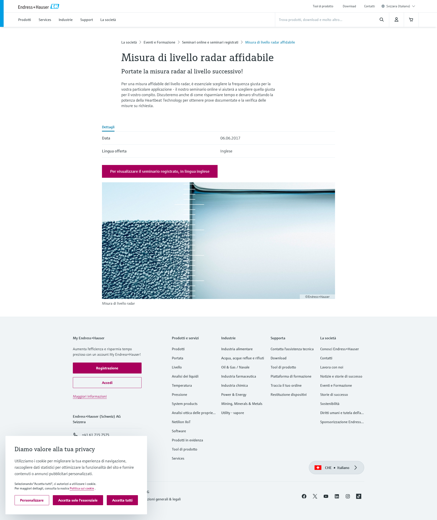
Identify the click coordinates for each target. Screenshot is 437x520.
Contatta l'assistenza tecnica (292, 349)
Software (179, 431)
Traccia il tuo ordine (286, 385)
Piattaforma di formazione (291, 376)
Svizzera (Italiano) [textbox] (398, 6)
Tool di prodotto (323, 6)
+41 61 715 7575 (95, 434)
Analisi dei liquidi (185, 376)
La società (129, 42)
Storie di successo (334, 394)
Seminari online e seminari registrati (210, 42)
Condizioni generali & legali (159, 499)
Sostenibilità (329, 403)
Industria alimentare (237, 349)
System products (185, 403)
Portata (177, 358)
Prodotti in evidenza (187, 440)
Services (178, 458)
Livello (177, 367)
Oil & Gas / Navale (235, 367)
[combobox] (401, 6)
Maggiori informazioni (90, 396)
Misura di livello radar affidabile (270, 42)
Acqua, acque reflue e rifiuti (242, 358)
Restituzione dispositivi (289, 394)
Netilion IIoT (181, 422)
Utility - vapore (232, 412)
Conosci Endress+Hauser (339, 349)
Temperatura (182, 385)
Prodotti (178, 349)
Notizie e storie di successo (341, 376)
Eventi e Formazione (159, 42)
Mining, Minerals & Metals (241, 403)
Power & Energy (233, 394)
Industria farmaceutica (238, 376)
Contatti (369, 6)
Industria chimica (234, 385)
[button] (107, 368)
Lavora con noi (331, 367)
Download (349, 6)
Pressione (179, 394)
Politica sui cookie (82, 488)
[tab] (108, 127)
